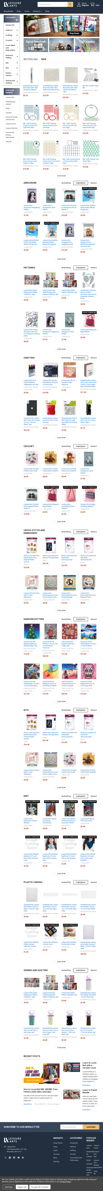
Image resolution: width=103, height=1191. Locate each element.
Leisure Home (11, 124)
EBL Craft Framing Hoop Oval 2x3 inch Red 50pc (50, 125)
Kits (7, 63)
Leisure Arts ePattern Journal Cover (50, 943)
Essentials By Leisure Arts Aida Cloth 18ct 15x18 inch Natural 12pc (70, 89)
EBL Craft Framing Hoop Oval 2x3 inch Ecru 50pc (70, 125)
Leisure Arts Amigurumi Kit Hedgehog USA (67, 242)
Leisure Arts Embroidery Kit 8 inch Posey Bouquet (69, 595)
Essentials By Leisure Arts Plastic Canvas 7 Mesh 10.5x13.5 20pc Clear (88, 945)
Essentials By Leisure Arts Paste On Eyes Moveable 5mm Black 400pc (69, 421)
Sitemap (56, 1161)
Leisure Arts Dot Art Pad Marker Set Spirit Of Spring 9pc (50, 382)
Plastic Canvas (9, 74)
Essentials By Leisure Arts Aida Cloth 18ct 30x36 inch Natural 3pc (51, 88)
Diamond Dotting (9, 56)
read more (28, 1104)
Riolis (8, 108)
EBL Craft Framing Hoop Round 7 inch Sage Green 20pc (90, 125)
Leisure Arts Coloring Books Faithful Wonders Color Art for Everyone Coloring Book (88, 294)
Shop (19, 11)
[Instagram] (14, 1157)
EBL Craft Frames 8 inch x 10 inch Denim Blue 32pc (71, 161)
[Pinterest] (23, 1157)
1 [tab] (61, 32)
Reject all (22, 1187)
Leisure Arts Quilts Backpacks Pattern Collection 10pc (30, 292)
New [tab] (43, 59)
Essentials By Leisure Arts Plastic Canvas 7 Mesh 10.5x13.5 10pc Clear (31, 908)
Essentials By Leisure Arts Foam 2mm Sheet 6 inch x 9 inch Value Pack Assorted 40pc (89, 383)
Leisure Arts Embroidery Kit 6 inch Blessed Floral (88, 595)
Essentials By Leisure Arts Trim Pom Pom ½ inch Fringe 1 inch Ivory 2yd (50, 1031)
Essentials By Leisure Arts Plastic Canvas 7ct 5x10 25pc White (88, 907)
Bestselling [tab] (31, 59)
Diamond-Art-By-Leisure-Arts (12, 118)
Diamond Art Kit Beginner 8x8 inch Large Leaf (68, 644)
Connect (36, 11)
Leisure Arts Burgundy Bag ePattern (88, 331)
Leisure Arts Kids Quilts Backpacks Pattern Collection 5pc (51, 292)
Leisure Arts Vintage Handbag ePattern (88, 505)
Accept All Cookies (39, 1187)
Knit (7, 68)
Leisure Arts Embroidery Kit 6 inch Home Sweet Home (50, 595)
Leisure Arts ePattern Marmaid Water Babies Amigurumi (50, 242)
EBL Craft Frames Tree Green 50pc (91, 160)
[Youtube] (18, 1157)
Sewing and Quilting (10, 82)
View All (8, 142)
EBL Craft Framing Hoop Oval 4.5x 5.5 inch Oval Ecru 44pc (51, 161)
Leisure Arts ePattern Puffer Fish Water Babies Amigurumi (31, 242)
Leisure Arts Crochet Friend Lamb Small (31, 470)
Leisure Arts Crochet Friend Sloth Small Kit (50, 470)
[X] (5, 1157)
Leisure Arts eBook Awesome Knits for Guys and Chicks (68, 821)
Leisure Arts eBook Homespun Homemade (50, 821)
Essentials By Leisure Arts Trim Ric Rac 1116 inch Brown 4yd (88, 1030)
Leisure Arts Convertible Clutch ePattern (68, 506)
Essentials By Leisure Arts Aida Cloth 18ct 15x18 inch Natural (30, 88)
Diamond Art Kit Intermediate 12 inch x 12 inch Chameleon (31, 684)
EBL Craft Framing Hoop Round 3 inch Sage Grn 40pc (30, 161)
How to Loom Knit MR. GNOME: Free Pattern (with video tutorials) (41, 1090)
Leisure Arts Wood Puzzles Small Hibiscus (68, 382)
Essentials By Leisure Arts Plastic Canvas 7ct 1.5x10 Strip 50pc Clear (69, 908)
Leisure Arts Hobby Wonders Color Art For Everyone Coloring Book (32, 333)
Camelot (9, 113)
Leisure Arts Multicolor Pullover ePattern (30, 821)
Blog (47, 11)
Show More (61, 176)
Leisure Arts (10, 97)
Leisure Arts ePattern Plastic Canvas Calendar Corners (31, 944)
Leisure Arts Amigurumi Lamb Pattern (49, 207)
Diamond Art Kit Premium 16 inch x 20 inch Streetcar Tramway (50, 645)
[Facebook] (10, 1157)
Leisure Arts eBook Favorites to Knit (87, 820)
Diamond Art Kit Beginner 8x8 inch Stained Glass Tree (30, 644)
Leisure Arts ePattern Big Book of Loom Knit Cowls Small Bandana (88, 857)
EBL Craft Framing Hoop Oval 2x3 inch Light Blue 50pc (30, 125)
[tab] (30, 182)
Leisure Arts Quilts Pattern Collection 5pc (69, 291)
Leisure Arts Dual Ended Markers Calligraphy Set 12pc (31, 382)
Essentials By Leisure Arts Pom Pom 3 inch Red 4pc (50, 420)
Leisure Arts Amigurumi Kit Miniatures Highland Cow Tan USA (88, 243)
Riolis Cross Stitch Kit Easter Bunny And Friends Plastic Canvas (31, 559)
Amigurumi (10, 25)
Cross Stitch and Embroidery (10, 47)
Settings (9, 1187)
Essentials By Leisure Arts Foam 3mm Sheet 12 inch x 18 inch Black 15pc (32, 421)
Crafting (9, 35)
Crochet (9, 40)
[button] (36, 45)
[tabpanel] (61, 26)
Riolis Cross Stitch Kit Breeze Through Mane (51, 557)
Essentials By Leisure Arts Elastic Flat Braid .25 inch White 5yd (88, 995)
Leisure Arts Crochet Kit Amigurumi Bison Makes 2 (69, 207)
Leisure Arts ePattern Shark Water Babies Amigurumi (88, 207)
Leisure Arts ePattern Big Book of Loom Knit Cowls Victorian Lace (31, 857)
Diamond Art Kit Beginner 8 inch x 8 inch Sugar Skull (87, 684)
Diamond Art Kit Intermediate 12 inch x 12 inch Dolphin (88, 644)
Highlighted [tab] (80, 183)
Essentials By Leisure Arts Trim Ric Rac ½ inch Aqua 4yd (31, 1030)
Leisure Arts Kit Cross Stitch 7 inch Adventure (31, 595)
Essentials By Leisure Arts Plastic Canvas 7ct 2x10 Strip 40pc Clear (50, 908)
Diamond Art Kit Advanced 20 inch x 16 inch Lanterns (69, 684)
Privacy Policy (65, 1181)
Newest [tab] (94, 183)
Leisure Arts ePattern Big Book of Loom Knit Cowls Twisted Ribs (50, 857)
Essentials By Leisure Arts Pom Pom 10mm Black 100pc (88, 420)
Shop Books (8, 11)
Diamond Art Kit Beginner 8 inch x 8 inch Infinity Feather (50, 684)
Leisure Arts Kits (11, 128)
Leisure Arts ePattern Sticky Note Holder (69, 943)
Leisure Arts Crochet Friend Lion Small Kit (69, 470)
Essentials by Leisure (10, 103)
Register (85, 5)
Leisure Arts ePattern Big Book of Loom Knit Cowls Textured (69, 856)
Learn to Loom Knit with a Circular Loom (89, 1065)
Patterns (9, 30)
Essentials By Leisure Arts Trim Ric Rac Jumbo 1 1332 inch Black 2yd (69, 1031)
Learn (26, 11)
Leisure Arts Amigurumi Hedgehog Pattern (32, 207)
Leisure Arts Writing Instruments (10, 134)
